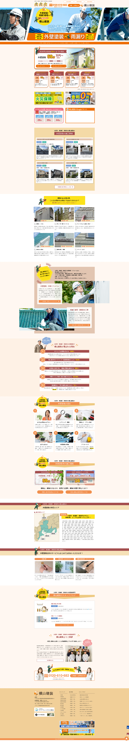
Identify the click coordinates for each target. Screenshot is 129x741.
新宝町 (80, 528)
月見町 (65, 524)
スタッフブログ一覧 (64, 625)
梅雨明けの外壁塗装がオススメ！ (86, 705)
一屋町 (82, 524)
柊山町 (79, 524)
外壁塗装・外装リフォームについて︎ (49, 301)
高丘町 (90, 522)
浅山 (74, 527)
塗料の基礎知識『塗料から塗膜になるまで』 (86, 709)
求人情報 (82, 43)
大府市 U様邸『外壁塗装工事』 (73, 707)
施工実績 (62, 43)
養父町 (63, 530)
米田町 (80, 522)
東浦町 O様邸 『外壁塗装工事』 (73, 713)
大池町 (67, 530)
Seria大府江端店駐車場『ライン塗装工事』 (45, 144)
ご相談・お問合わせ (74, 5)
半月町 (75, 524)
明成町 (89, 524)
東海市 (68, 527)
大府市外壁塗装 (68, 1)
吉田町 (75, 525)
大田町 (77, 527)
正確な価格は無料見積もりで (58, 66)
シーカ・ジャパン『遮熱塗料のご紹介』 (86, 713)
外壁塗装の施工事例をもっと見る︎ (64, 186)
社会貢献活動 (70, 142)
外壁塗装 (44, 43)
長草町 (68, 524)
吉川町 (72, 525)
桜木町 (83, 522)
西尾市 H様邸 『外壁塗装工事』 (43, 167)
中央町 (65, 528)
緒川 (90, 525)
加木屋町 (80, 527)
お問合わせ (87, 43)
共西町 (76, 522)
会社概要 (66, 43)
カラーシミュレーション (55, 43)
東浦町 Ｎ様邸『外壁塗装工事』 (73, 167)
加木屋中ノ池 (79, 530)
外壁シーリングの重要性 (84, 697)
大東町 (86, 522)
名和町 (76, 528)
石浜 (88, 525)
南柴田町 (74, 530)
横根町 (68, 525)
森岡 (65, 527)
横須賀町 (91, 528)
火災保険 (75, 43)
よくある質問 (70, 43)
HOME (41, 43)
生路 (85, 525)
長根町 (72, 524)
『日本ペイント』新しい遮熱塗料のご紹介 (86, 715)
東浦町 (82, 525)
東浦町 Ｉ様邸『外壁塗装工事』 (73, 705)
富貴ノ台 (83, 528)
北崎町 (66, 522)
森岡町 (65, 525)
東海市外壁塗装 (89, 1)
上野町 (84, 527)
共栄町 (73, 522)
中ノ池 (73, 528)
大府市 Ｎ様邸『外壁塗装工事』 (73, 709)
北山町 (69, 522)
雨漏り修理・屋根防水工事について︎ (79, 325)
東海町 (87, 528)
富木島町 (69, 528)
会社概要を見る (50, 660)
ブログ (79, 43)
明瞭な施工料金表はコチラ (42, 66)
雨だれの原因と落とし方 (84, 703)
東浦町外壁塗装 (79, 1)
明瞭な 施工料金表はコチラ (49, 492)
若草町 (79, 525)
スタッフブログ (63, 712)
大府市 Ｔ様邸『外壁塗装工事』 (73, 711)
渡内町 (70, 530)
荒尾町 (71, 527)
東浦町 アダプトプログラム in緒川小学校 (86, 701)
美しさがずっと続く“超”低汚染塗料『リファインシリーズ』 (86, 711)
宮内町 (86, 524)
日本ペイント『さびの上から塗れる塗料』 (86, 707)
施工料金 (48, 43)
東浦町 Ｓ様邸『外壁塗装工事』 (73, 703)
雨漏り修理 (127, 727)
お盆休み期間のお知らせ (84, 699)
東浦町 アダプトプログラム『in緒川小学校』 (75, 144)
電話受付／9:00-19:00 (58, 677)
